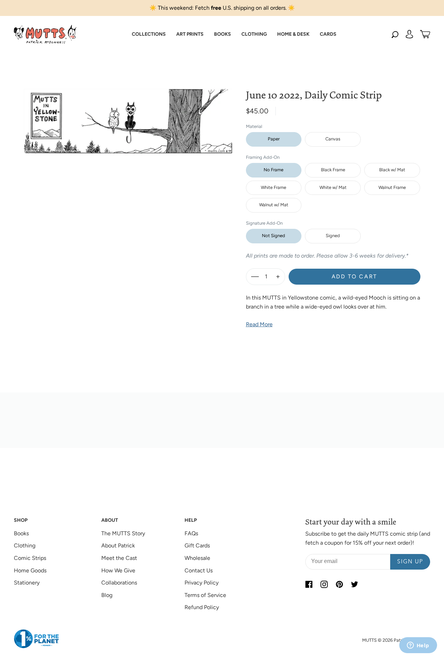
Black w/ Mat (392, 169)
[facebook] (308, 584)
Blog (106, 595)
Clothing (24, 545)
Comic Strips (30, 558)
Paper (274, 138)
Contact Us (199, 570)
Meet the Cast (119, 558)
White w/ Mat (333, 187)
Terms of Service (205, 595)
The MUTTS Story (123, 533)
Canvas (332, 138)
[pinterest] (339, 584)
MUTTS (369, 640)
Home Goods (30, 570)
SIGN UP (410, 562)
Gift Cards (197, 545)
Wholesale (197, 558)
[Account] (409, 34)
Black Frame (333, 169)
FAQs (191, 533)
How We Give (118, 570)
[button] (149, 34)
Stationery (27, 582)
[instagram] (324, 584)
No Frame (273, 169)
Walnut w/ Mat (273, 204)
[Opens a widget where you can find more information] (418, 646)
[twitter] (354, 584)
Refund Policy (202, 607)
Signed (333, 235)
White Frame (273, 187)
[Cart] (425, 34)
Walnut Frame (392, 187)
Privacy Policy (202, 582)
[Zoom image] (128, 115)
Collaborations (119, 582)
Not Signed (273, 235)
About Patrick (118, 545)
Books (21, 533)
